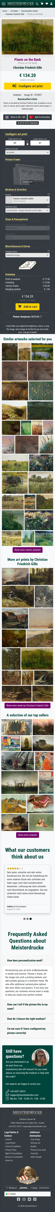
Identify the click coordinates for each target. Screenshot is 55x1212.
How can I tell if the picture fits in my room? (27, 1006)
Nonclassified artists (29, 11)
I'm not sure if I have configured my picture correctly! (26, 1031)
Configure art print (29, 86)
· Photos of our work (38, 1150)
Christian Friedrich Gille (15, 14)
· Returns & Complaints (13, 1157)
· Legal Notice (10, 1143)
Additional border (11, 149)
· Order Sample (36, 1157)
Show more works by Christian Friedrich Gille (27, 705)
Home (4, 11)
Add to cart (29, 306)
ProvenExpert (20, 906)
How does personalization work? (25, 960)
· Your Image (35, 1139)
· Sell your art (35, 1143)
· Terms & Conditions (12, 1146)
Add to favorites (41, 117)
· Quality (33, 1146)
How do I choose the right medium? (26, 1018)
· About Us (8, 1160)
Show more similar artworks (28, 550)
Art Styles (14, 11)
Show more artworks (27, 835)
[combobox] (27, 152)
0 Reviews (33, 123)
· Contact (8, 1139)
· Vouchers (34, 1153)
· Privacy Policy (10, 1150)
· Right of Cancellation (13, 1153)
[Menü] (3, 4)
